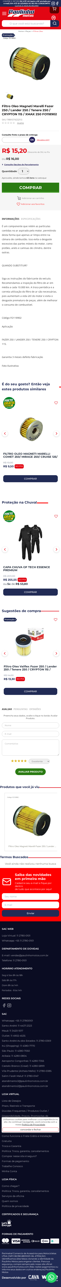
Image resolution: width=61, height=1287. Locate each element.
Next (56, 433)
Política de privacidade (15, 1206)
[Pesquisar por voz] (5, 23)
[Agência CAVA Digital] (34, 1277)
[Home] (23, 13)
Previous (5, 433)
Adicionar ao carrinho (33, 198)
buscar (54, 23)
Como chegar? (10, 1186)
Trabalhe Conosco (12, 1166)
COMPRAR (30, 478)
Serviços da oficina (13, 1196)
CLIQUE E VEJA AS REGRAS (26, 6)
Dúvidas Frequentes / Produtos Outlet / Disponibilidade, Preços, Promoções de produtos (25, 1115)
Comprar (30, 187)
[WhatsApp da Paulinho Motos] (51, 1277)
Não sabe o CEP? (43, 140)
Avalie (20, 123)
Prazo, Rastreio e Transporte (18, 1105)
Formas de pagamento (15, 1161)
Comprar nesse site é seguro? (19, 1156)
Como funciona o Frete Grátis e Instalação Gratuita (27, 1139)
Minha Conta (9, 1171)
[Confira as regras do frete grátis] (9, 403)
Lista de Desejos (11, 1100)
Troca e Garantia (11, 1146)
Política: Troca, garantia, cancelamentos (25, 1151)
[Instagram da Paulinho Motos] (53, 3)
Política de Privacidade (33, 1124)
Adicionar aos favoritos (32, 204)
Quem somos (10, 1201)
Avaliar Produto (30, 771)
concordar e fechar (30, 1129)
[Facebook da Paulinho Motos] (57, 3)
